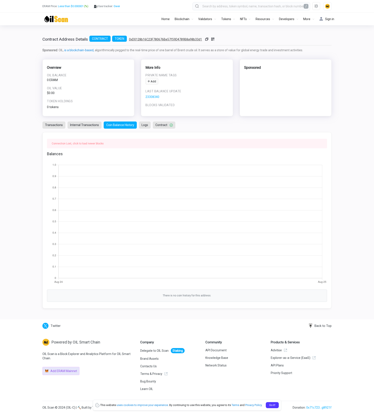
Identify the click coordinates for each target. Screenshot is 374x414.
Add (153, 81)
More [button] (306, 19)
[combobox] (251, 6)
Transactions (54, 125)
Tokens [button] (226, 19)
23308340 (152, 97)
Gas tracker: (108, 6)
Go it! (272, 405)
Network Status (216, 365)
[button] (327, 6)
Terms (235, 405)
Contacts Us (148, 366)
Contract (161, 125)
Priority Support (281, 373)
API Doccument (216, 350)
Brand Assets (149, 358)
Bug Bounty (148, 381)
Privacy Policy (253, 405)
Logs (145, 125)
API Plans (277, 365)
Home (165, 19)
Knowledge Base (216, 358)
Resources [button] (263, 19)
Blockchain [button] (182, 19)
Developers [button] (286, 19)
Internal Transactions (84, 125)
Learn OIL (146, 389)
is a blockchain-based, (79, 50)
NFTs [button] (243, 19)
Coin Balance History (120, 125)
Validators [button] (205, 19)
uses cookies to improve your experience (142, 405)
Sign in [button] (329, 19)
